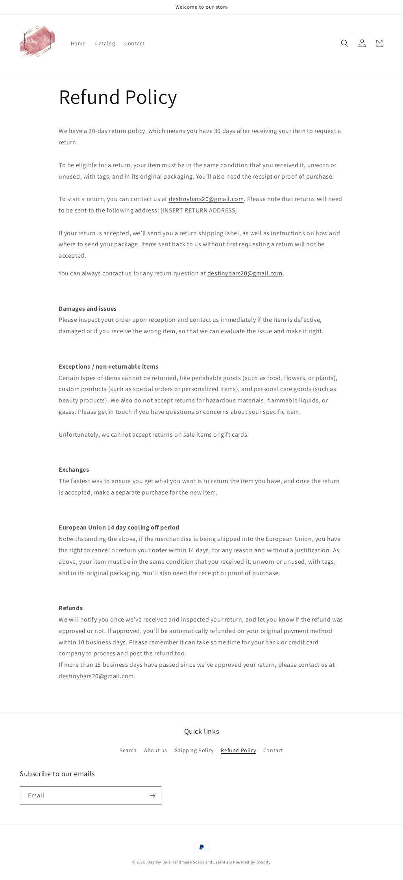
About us (155, 750)
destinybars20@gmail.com (206, 199)
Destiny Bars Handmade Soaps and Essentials (190, 862)
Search (128, 750)
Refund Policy (238, 750)
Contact (273, 750)
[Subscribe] (152, 795)
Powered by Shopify (252, 862)
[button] (344, 43)
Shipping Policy (194, 750)
